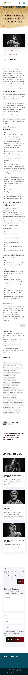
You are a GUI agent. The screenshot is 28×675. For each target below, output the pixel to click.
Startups (5, 410)
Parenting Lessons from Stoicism (11, 348)
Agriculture (18, 362)
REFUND (11, 656)
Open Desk (13, 397)
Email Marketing (6, 385)
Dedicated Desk (6, 382)
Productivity (6, 405)
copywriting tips (6, 372)
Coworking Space (16, 372)
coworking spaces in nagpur (9, 380)
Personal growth (19, 400)
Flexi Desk (15, 387)
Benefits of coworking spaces (9, 365)
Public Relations (6, 407)
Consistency (19, 367)
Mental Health (6, 395)
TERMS (17, 656)
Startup (18, 407)
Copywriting (13, 370)
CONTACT (5, 656)
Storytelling (17, 410)
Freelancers (6, 390)
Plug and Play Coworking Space (17, 402)
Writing (17, 412)
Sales (13, 407)
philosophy (5, 402)
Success (5, 412)
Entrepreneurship (7, 387)
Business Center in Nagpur (9, 367)
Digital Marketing (16, 382)
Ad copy (5, 362)
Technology (11, 412)
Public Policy (20, 405)
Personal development (8, 400)
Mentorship (13, 395)
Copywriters (6, 370)
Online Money (6, 397)
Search (22, 326)
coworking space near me (9, 377)
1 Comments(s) (12, 55)
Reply (20, 581)
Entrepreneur (15, 385)
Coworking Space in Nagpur (9, 375)
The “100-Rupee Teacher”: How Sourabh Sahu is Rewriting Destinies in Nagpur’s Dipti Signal (14, 335)
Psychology (13, 405)
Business (20, 365)
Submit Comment (15, 639)
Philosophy (11, 50)
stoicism (11, 410)
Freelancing (13, 390)
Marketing (19, 392)
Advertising (11, 362)
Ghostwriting (20, 390)
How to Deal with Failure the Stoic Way (14, 540)
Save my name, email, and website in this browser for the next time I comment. (14, 633)
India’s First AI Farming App (9, 392)
